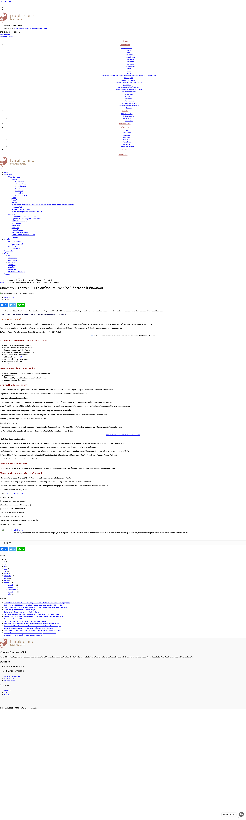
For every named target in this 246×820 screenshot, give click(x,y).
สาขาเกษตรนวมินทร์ (31, 28)
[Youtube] (10, 543)
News (5, 569)
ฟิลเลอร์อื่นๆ (12, 269)
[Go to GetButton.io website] (241, 818)
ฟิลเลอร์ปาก (19, 193)
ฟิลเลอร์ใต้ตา (19, 181)
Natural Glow (16, 223)
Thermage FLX (17, 207)
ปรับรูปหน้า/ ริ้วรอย (14, 177)
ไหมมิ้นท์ (14, 200)
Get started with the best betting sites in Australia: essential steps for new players (32, 626)
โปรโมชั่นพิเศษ (12, 246)
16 (4, 562)
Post (5, 571)
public (6, 573)
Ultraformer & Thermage (16, 272)
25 (4, 564)
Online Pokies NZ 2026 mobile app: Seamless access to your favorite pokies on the (33, 605)
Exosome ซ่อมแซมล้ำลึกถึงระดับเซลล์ (24, 216)
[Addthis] (7, 543)
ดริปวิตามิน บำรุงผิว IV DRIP (21, 232)
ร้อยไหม (14, 202)
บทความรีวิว (7, 576)
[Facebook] (2, 543)
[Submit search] (19, 278)
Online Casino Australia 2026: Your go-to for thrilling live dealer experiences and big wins (35, 607)
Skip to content (5, 1)
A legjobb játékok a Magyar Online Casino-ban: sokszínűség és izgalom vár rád (31, 623)
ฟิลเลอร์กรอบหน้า (21, 195)
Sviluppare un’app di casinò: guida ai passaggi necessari (23, 635)
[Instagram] (4, 543)
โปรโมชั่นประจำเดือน (14, 242)
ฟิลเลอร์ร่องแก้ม (20, 186)
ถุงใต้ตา (21, 357)
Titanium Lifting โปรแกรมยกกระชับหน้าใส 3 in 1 (27, 211)
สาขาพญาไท (43, 28)
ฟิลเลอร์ (14, 179)
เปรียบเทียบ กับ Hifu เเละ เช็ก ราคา (123, 435)
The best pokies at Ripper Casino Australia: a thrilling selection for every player (31, 614)
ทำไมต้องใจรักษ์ (9, 251)
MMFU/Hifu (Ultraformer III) (21, 209)
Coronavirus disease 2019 (13, 619)
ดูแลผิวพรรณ (12, 214)
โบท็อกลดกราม (12, 258)
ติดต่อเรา (7, 274)
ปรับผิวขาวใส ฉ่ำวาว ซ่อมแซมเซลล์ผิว (23, 235)
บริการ (6, 578)
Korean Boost (16, 225)
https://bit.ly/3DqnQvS (15, 493)
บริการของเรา (8, 174)
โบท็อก (14, 198)
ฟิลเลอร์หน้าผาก (20, 184)
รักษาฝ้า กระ (15, 228)
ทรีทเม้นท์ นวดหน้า (17, 230)
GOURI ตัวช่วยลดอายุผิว (19, 221)
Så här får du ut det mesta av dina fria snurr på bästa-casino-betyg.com (29, 628)
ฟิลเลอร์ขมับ (19, 191)
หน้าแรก (6, 172)
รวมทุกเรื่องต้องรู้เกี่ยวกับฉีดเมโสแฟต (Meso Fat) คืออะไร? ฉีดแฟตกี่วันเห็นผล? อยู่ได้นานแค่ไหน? (43, 205)
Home (2, 282)
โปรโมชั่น (7, 239)
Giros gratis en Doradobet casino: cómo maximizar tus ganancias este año (30, 633)
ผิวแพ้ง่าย (15, 237)
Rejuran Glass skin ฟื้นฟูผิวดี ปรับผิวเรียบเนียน (27, 218)
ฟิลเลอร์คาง (19, 188)
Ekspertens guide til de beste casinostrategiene (20, 609)
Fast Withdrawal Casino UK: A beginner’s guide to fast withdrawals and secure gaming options (37, 603)
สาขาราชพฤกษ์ (19, 28)
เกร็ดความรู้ (7, 253)
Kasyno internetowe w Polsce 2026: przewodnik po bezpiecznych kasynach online (32, 630)
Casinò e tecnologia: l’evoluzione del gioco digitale (22, 612)
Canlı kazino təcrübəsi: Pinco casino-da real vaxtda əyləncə (25, 621)
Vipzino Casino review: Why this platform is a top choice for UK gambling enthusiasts (33, 616)
